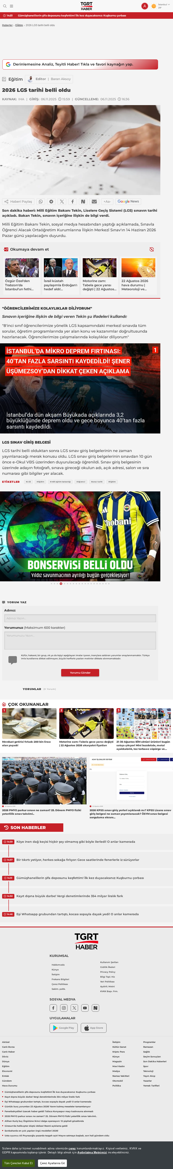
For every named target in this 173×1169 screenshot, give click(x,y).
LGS (73, 325)
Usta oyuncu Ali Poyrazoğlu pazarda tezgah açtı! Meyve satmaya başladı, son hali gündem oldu (57, 1135)
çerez (72, 1148)
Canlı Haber (8, 1051)
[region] (86, 1155)
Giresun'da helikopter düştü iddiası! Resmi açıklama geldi (36, 1126)
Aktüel (5, 1042)
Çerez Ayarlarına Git (52, 1163)
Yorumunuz (34, 628)
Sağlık (146, 1051)
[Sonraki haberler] (151, 249)
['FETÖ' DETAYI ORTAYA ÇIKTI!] (80, 536)
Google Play (66, 1027)
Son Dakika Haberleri (154, 1061)
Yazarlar (147, 1080)
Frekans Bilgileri (60, 979)
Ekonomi (7, 1071)
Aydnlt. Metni (107, 986)
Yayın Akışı (149, 1076)
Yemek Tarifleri (151, 1085)
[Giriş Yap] (144, 6)
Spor (145, 1066)
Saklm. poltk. (58, 989)
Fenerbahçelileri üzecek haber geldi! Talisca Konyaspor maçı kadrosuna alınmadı (49, 1111)
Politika (116, 1085)
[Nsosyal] (83, 201)
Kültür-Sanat (119, 1047)
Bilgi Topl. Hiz (107, 976)
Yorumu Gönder (80, 672)
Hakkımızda (58, 964)
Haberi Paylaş (21, 201)
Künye (55, 969)
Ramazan (148, 1047)
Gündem (7, 1080)
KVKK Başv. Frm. (109, 991)
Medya (116, 1071)
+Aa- (107, 201)
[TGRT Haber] (86, 6)
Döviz (5, 1056)
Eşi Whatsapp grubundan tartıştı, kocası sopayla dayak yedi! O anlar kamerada (77, 914)
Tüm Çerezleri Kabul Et (18, 1163)
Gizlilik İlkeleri (107, 967)
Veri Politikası (107, 981)
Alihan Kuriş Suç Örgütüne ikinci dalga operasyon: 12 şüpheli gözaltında (44, 1121)
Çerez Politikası (60, 984)
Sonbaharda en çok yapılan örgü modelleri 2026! (31, 1130)
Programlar (149, 1042)
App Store (96, 1027)
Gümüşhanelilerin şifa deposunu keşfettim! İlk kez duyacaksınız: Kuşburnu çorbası (80, 878)
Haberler (7, 25)
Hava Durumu (9, 1085)
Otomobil (117, 1080)
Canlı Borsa (8, 1047)
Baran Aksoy (61, 79)
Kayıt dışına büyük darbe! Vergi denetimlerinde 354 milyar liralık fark (63, 15)
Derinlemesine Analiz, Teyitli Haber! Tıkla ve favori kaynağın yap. (73, 64)
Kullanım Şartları (109, 962)
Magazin (117, 1061)
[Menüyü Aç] (11, 6)
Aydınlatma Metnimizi (92, 1152)
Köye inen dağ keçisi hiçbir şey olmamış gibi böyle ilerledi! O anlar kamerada (75, 842)
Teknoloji (148, 1071)
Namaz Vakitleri (120, 1076)
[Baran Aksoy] (30, 79)
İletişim (56, 974)
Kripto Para (118, 1051)
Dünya (5, 1061)
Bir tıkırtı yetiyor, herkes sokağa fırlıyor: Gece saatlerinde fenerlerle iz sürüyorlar (77, 860)
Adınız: (10, 610)
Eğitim (19, 25)
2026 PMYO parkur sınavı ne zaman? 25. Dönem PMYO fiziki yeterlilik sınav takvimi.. (51, 1116)
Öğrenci (9, 230)
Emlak (5, 1076)
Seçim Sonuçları (152, 1056)
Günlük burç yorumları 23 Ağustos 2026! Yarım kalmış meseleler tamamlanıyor (48, 1106)
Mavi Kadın (118, 1066)
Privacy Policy (107, 972)
